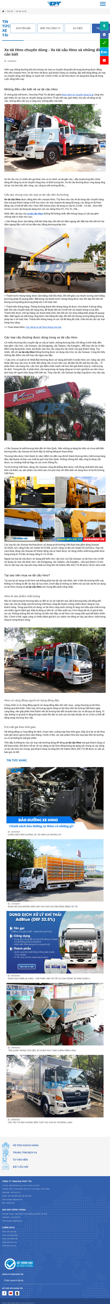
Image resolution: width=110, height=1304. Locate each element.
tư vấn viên (20, 1160)
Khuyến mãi (23, 28)
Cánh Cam (72, 1299)
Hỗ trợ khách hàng (26, 1145)
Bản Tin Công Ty (50, 28)
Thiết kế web (61, 1299)
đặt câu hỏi (20, 1167)
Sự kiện (77, 28)
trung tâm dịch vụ (25, 1152)
